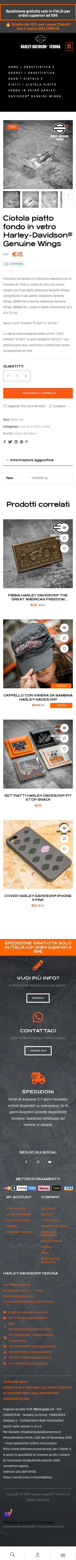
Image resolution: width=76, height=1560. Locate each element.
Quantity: (13, 366)
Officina (46, 1247)
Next (68, 195)
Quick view (64, 527)
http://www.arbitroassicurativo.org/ (27, 1449)
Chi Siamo (48, 1208)
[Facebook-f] (26, 1161)
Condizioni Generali (54, 1226)
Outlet (46, 426)
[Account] (37, 1555)
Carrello (11, 1226)
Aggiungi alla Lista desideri (26, 406)
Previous (68, 203)
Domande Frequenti (19, 1232)
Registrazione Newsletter (50, 1260)
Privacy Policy (50, 1220)
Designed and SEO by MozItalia (28, 1522)
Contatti (47, 1214)
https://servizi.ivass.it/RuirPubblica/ (27, 1477)
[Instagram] (37, 1161)
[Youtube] (49, 1161)
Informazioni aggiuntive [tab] (32, 460)
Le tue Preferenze (18, 1214)
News (45, 1253)
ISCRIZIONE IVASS (15, 1382)
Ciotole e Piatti (30, 426)
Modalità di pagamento (49, 1233)
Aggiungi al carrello (39, 393)
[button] (69, 46)
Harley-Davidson (25, 433)
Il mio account (15, 1208)
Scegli (61, 685)
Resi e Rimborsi (51, 1241)
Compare (59, 406)
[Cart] (63, 1555)
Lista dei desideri (18, 1220)
